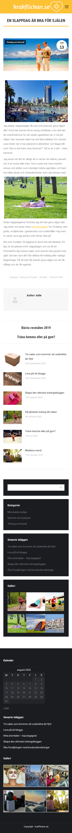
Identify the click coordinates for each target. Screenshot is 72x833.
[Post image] (12, 359)
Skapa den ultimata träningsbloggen (44, 392)
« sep (6, 708)
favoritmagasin (39, 226)
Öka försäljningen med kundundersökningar (31, 570)
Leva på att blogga (35, 373)
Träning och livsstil (15, 42)
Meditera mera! (33, 450)
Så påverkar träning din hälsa (41, 411)
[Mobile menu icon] (67, 7)
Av (43, 277)
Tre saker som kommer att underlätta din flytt (45, 356)
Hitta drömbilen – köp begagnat (24, 558)
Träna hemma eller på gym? (40, 431)
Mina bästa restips (17, 512)
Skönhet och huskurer (19, 518)
